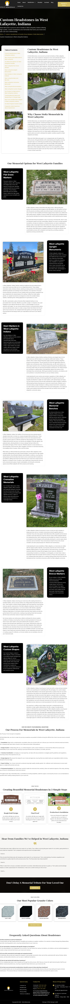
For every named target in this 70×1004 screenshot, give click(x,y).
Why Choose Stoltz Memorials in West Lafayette (13, 58)
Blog (52, 2)
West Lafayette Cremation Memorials (12, 83)
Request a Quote (64, 4)
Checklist (40, 2)
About (24, 2)
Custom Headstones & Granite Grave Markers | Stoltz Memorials (24, 34)
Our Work (46, 2)
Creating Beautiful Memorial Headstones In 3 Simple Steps (13, 96)
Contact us (35, 887)
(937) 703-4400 (41, 988)
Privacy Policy (23, 991)
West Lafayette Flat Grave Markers (12, 66)
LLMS (56, 1002)
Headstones (31, 2)
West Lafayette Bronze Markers (13, 86)
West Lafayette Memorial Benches (11, 79)
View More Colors (35, 925)
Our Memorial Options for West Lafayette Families (13, 62)
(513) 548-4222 (42, 985)
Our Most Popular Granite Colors (13, 103)
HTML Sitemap (50, 1002)
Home (19, 2)
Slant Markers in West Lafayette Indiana (13, 75)
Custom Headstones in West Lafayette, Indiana (12, 54)
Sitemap (44, 1002)
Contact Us (20, 6)
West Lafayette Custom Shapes (13, 89)
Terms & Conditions (25, 993)
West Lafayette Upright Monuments (11, 70)
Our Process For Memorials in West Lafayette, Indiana (12, 92)
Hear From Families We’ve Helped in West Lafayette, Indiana (13, 100)
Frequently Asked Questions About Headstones (12, 107)
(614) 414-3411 (42, 987)
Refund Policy (23, 989)
